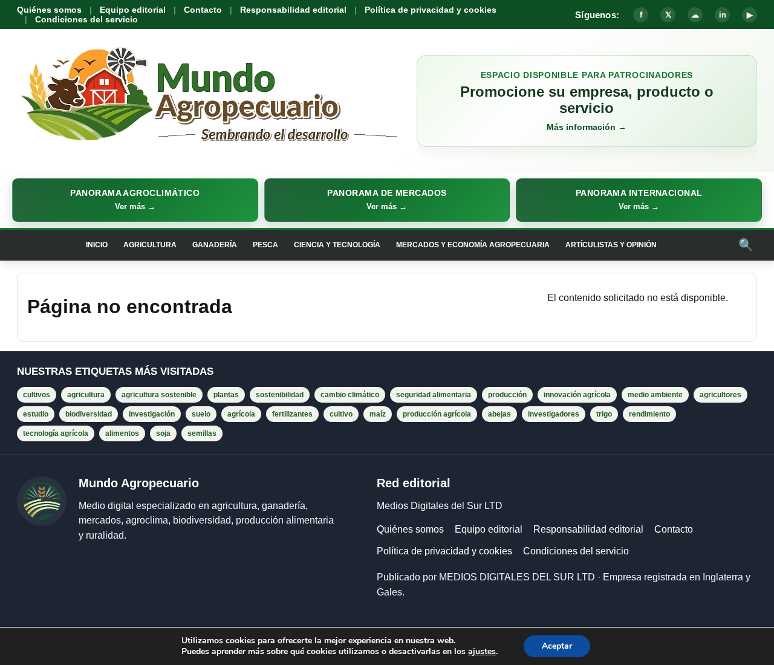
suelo (201, 414)
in (722, 14)
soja (163, 433)
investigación (152, 414)
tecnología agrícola (55, 433)
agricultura (86, 395)
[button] (135, 200)
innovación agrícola (577, 395)
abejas (499, 414)
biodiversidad (88, 414)
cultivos (36, 395)
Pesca (265, 245)
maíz (377, 414)
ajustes (482, 651)
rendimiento (649, 414)
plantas (226, 395)
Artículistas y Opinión (611, 245)
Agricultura (150, 245)
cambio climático (349, 395)
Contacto (203, 10)
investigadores (553, 414)
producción (507, 395)
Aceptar (557, 646)
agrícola (241, 414)
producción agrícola (437, 414)
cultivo (341, 414)
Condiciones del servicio (86, 19)
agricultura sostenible (159, 395)
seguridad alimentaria (433, 395)
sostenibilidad (280, 395)
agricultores (720, 395)
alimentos (122, 433)
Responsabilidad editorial (293, 10)
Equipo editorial (133, 10)
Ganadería (214, 245)
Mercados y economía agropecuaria (473, 245)
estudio (35, 414)
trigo (604, 414)
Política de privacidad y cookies (430, 10)
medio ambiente (655, 395)
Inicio (97, 245)
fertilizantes (292, 414)
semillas (201, 433)
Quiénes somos (49, 10)
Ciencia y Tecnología (337, 245)
